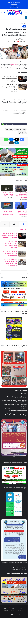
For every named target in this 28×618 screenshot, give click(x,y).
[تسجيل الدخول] (4, 13)
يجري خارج (22, 132)
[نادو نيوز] (14, 12)
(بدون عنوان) (23, 229)
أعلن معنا (14, 6)
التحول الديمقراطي (20, 129)
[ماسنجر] (11, 139)
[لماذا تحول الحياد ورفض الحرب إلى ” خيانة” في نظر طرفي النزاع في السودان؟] (22, 254)
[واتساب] (6, 139)
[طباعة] (11, 142)
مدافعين (8, 129)
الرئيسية (23, 23)
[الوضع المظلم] (2, 13)
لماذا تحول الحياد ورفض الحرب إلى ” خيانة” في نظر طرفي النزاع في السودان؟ (9, 253)
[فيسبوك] (22, 139)
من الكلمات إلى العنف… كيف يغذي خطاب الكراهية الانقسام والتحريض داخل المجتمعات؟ (9, 78)
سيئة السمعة (11, 112)
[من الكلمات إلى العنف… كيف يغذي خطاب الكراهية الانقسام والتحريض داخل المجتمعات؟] (22, 79)
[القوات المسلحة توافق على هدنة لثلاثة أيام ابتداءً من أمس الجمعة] (7, 188)
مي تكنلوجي (6, 608)
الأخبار (20, 23)
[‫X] (16, 139)
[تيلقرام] (16, 142)
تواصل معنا (5, 610)
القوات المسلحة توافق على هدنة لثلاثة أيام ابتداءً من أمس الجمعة (7, 194)
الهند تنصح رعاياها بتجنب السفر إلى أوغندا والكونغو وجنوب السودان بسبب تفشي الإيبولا (7, 213)
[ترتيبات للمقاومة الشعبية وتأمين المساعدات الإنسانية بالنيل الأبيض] (21, 188)
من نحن (19, 610)
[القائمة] (26, 13)
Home (25, 567)
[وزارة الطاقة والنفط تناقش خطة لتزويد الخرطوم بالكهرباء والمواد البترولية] (21, 205)
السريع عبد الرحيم (13, 64)
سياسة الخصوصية (12, 610)
